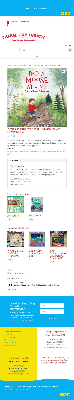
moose (9, 154)
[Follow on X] (66, 13)
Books (15, 65)
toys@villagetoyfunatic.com (55, 347)
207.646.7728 (58, 344)
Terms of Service (10, 342)
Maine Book (61, 151)
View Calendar (11, 289)
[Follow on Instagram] (69, 13)
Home (9, 65)
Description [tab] (13, 160)
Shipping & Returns (11, 337)
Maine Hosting (23, 389)
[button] (63, 71)
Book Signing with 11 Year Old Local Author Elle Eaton (36, 285)
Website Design (9, 389)
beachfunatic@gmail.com (19, 373)
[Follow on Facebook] (62, 13)
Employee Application (12, 345)
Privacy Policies (9, 340)
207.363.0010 (21, 371)
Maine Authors (22, 65)
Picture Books (34, 151)
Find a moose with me (49, 151)
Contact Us (8, 335)
